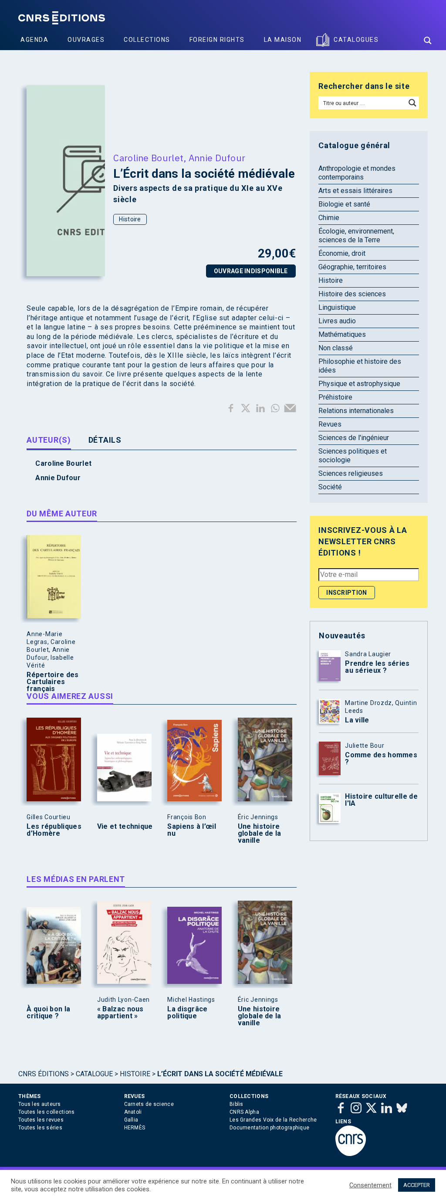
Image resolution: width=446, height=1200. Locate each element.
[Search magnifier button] (427, 40)
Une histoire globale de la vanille (259, 833)
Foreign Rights (217, 39)
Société (330, 487)
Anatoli (133, 1112)
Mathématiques (342, 334)
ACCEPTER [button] (416, 1185)
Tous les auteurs (39, 1104)
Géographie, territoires (352, 267)
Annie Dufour (217, 158)
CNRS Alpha (244, 1112)
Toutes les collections (46, 1112)
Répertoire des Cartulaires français (52, 681)
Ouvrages (86, 39)
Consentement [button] (370, 1185)
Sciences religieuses (350, 473)
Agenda (34, 39)
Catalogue (94, 1074)
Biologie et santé (344, 204)
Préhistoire (335, 397)
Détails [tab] (105, 439)
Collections (147, 39)
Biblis (236, 1104)
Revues (329, 424)
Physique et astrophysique (359, 384)
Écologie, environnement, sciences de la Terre (356, 235)
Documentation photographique (269, 1128)
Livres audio (337, 321)
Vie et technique (125, 826)
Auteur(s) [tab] (49, 439)
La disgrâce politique (187, 1013)
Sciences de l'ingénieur (353, 438)
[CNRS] (350, 1154)
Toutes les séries (40, 1128)
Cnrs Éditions (43, 1074)
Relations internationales (356, 411)
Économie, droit (341, 253)
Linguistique (337, 307)
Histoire (130, 219)
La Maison (283, 39)
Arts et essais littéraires (355, 190)
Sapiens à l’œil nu (191, 830)
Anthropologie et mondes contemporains (356, 172)
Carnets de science (149, 1104)
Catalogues (356, 39)
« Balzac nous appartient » (120, 1013)
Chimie (328, 218)
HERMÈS (134, 1128)
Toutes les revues (41, 1120)
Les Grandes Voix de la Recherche (273, 1120)
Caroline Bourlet (148, 158)
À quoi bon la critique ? (48, 1013)
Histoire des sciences (352, 294)
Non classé (335, 348)
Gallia (131, 1120)
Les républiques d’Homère (54, 830)
